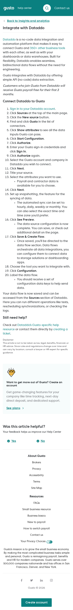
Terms (36, 482)
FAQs (36, 503)
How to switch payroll (36, 528)
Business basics (36, 516)
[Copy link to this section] (47, 102)
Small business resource (36, 509)
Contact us (36, 535)
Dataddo (9, 39)
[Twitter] (31, 579)
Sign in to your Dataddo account (32, 108)
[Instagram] (51, 579)
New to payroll (36, 522)
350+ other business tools (47, 48)
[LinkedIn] (41, 579)
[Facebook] (21, 579)
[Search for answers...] (47, 8)
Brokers (36, 462)
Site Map (36, 488)
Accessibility (36, 475)
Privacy (36, 469)
